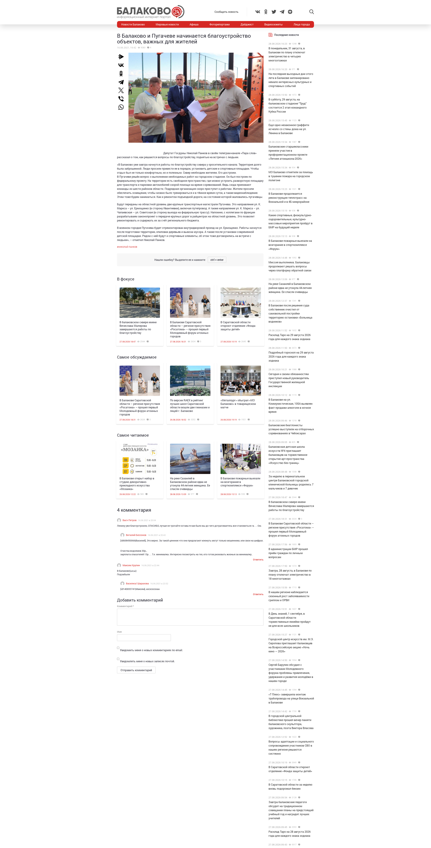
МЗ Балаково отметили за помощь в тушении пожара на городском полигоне (291, 176)
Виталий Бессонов (136, 535)
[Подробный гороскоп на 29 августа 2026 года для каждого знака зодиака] (298, 348)
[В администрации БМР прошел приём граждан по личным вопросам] (298, 544)
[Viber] (122, 99)
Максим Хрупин (131, 565)
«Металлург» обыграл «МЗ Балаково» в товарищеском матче (238, 403)
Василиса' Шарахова (137, 583)
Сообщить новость (226, 11)
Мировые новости (167, 24)
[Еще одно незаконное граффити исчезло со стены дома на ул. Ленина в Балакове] (298, 120)
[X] (122, 90)
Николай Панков (127, 246)
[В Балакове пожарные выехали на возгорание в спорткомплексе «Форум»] (241, 459)
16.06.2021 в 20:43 (157, 535)
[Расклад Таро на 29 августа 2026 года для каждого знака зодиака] (298, 330)
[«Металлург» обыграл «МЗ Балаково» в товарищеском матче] (241, 381)
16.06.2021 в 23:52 (159, 583)
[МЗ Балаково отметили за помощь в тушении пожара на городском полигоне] (297, 168)
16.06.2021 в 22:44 (150, 565)
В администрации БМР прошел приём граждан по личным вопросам (288, 553)
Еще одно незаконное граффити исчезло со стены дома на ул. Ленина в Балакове (289, 129)
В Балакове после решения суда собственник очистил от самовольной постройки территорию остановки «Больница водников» (290, 313)
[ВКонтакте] (122, 65)
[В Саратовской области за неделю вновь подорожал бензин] (298, 780)
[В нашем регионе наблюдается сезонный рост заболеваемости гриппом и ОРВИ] (298, 588)
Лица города (302, 24)
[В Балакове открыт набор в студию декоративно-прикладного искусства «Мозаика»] (140, 459)
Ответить (258, 559)
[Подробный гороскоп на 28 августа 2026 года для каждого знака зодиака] (298, 845)
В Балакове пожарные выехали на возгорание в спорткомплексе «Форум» (240, 481)
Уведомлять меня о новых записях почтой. (147, 661)
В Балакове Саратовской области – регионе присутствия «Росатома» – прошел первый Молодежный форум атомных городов (190, 329)
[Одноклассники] (122, 73)
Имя (119, 631)
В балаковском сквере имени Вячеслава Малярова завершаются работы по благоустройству (138, 327)
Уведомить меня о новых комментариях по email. (151, 650)
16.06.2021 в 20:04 (147, 520)
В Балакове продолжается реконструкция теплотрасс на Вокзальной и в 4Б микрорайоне (289, 197)
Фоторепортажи (219, 24)
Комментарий (125, 606)
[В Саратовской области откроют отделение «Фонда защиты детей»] (241, 303)
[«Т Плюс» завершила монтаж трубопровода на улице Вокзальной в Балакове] (298, 690)
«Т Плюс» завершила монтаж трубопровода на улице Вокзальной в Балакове (291, 698)
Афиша (194, 24)
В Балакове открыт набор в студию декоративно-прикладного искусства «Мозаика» (137, 483)
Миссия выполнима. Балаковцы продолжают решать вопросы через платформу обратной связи (290, 266)
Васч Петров (130, 520)
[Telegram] (122, 82)
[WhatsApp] (122, 107)
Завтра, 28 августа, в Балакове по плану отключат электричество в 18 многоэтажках (290, 574)
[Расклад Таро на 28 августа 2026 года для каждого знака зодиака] (298, 827)
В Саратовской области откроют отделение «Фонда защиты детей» (238, 325)
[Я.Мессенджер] (122, 57)
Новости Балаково (133, 24)
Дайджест (247, 24)
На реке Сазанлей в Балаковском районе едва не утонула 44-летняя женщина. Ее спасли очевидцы (190, 483)
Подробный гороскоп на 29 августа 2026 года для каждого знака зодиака (291, 356)
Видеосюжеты (273, 24)
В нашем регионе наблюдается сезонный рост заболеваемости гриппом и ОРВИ (289, 596)
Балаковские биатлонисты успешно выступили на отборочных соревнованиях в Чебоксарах (291, 429)
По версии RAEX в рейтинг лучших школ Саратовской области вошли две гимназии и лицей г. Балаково (190, 405)
